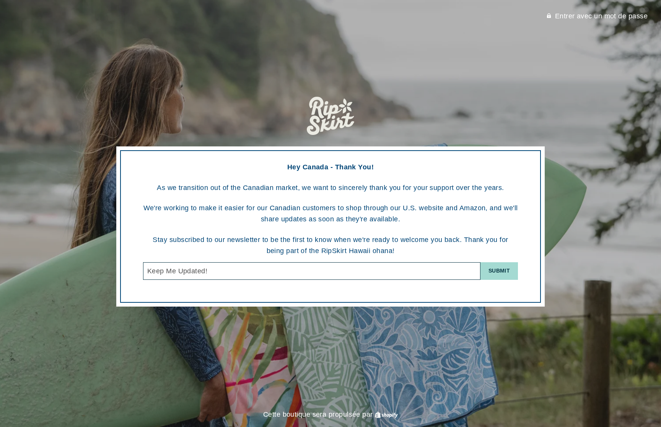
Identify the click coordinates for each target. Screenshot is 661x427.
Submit (499, 271)
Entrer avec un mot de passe (601, 16)
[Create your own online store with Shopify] (386, 414)
